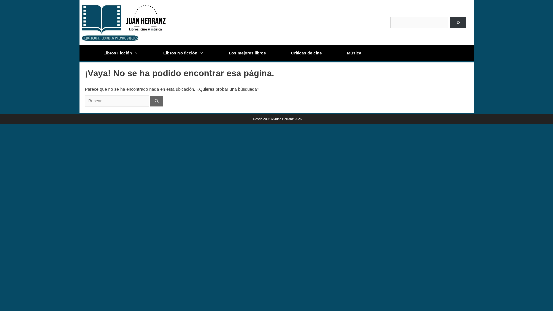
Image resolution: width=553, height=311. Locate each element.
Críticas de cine (306, 53)
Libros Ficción (117, 53)
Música (354, 53)
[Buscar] (458, 22)
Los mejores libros (247, 53)
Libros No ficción (180, 53)
